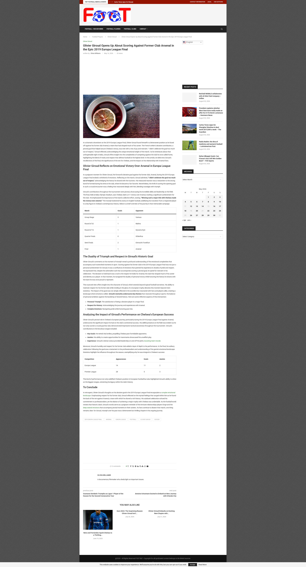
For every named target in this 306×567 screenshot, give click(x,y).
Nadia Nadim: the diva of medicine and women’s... (129, 2)
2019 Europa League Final (93, 419)
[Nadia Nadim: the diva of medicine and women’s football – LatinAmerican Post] (189, 145)
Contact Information (197, 2)
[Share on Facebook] (130, 466)
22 (208, 211)
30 (214, 215)
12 (191, 206)
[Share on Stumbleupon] (142, 466)
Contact (143, 29)
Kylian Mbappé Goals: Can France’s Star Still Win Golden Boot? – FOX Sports (210, 158)
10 (220, 202)
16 (214, 206)
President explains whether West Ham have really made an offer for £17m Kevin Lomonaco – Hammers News (211, 111)
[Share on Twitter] (133, 466)
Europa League (121, 419)
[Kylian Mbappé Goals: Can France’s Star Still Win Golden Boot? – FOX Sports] (189, 160)
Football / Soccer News (94, 29)
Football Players (113, 29)
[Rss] (218, 29)
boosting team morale (152, 341)
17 (220, 206)
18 (185, 211)
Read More (203, 564)
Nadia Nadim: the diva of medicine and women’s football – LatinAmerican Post (210, 144)
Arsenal (109, 419)
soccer (156, 419)
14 (203, 206)
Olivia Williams (104, 475)
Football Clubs (130, 29)
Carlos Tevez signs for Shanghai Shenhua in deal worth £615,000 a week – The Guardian (210, 128)
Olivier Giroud (112, 37)
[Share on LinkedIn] (138, 466)
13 (197, 206)
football (133, 419)
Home (85, 37)
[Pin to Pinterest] (135, 466)
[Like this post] (128, 466)
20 (197, 211)
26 (191, 215)
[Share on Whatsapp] (145, 466)
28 (203, 215)
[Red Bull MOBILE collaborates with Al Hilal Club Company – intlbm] (189, 97)
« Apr (184, 220)
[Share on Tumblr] (140, 466)
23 (214, 211)
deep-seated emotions (91, 408)
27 (197, 215)
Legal (209, 2)
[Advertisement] (179, 14)
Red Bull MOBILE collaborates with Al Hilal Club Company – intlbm (210, 96)
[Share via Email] (147, 466)
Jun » (189, 220)
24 (220, 211)
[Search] (222, 29)
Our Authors (218, 2)
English (189, 42)
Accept (192, 565)
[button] (110, 2)
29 (208, 215)
